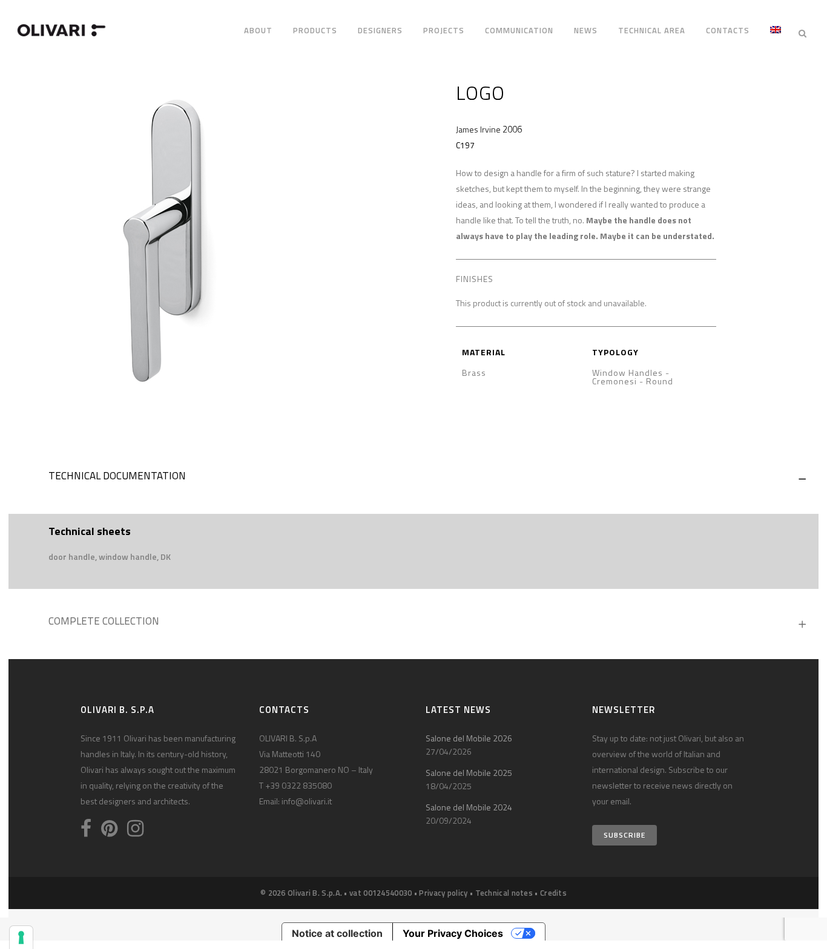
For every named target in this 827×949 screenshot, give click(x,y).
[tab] (413, 479)
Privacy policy (443, 893)
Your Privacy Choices (453, 933)
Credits (553, 893)
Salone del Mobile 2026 (469, 738)
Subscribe (624, 835)
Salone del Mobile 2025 (469, 772)
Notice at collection (337, 933)
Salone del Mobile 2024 (469, 807)
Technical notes (504, 893)
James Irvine (478, 129)
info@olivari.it (307, 801)
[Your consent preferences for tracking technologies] (21, 937)
